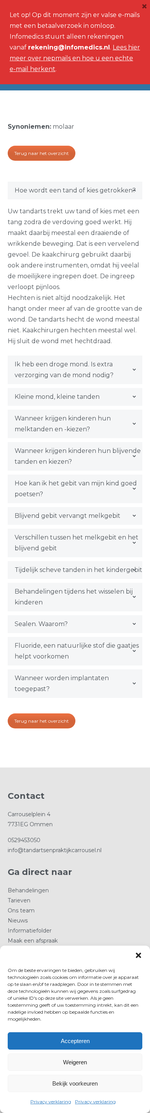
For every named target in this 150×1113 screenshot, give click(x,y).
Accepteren (75, 1041)
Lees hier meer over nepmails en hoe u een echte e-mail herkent (75, 58)
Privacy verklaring (50, 1101)
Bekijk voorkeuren (75, 1083)
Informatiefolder (30, 930)
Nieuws (18, 920)
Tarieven (19, 900)
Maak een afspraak (33, 940)
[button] (138, 955)
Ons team (21, 910)
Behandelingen (28, 890)
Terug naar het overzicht (41, 153)
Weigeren (75, 1062)
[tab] (75, 190)
